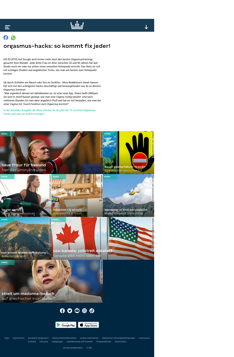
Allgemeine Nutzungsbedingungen (119, 338)
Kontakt (32, 341)
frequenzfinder (104, 341)
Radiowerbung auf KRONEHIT (79, 341)
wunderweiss (76, 348)
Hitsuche (44, 341)
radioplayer (57, 341)
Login (6, 338)
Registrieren (18, 338)
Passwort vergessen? (38, 338)
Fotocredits (120, 341)
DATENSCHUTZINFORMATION (64, 338)
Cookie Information (89, 338)
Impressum (144, 338)
